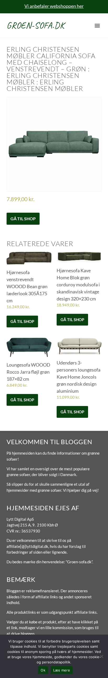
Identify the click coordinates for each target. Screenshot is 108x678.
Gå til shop (23, 218)
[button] (97, 25)
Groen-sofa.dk (35, 25)
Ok (43, 670)
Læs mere (61, 670)
